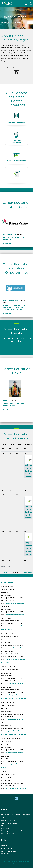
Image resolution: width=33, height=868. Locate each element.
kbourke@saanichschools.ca (15, 764)
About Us (4, 845)
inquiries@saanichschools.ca (15, 831)
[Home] (7, 3)
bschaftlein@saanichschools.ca (16, 659)
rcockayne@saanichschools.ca (16, 788)
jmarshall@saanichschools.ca (15, 614)
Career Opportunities (8, 851)
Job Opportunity (8, 234)
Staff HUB (4, 854)
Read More (7, 243)
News (5, 400)
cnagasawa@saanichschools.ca (16, 731)
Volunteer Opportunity (10, 300)
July (5, 573)
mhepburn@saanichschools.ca (15, 695)
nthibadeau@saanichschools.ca (16, 719)
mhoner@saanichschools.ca (15, 753)
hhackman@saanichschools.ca (15, 683)
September (28, 573)
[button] (30, 2)
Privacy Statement (7, 848)
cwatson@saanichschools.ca (15, 626)
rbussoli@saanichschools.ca (15, 603)
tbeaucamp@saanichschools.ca (15, 648)
